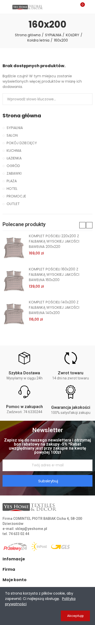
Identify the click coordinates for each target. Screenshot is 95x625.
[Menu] (5, 7)
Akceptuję (75, 615)
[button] (82, 225)
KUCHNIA (14, 150)
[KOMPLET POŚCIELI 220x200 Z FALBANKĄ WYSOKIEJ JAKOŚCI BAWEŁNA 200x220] (14, 247)
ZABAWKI (14, 173)
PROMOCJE (16, 196)
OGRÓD (13, 165)
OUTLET (13, 203)
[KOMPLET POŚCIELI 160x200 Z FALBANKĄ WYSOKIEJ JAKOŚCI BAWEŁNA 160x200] (14, 281)
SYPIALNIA (15, 127)
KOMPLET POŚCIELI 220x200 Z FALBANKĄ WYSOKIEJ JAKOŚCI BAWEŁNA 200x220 (54, 241)
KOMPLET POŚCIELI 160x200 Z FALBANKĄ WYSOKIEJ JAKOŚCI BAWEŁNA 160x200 (54, 274)
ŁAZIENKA (14, 158)
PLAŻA (12, 180)
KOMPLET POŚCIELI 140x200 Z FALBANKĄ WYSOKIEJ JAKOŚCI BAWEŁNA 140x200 (54, 307)
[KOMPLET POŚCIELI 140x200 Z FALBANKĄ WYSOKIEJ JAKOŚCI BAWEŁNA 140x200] (14, 313)
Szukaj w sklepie (86, 99)
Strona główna (22, 116)
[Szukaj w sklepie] (71, 6)
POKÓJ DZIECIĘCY (22, 142)
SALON (12, 135)
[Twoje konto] (89, 7)
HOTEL (12, 188)
